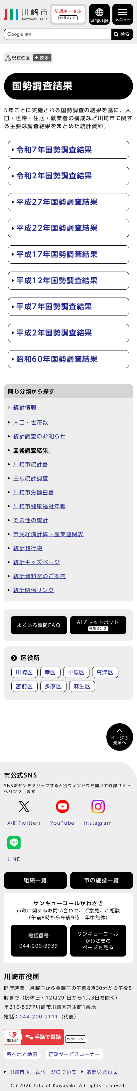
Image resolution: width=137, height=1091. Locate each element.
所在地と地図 (22, 1054)
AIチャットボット (98, 625)
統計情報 (25, 407)
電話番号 (38, 940)
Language (99, 20)
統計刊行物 (28, 548)
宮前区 (24, 686)
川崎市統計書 (31, 464)
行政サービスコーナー (74, 1054)
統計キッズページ (36, 562)
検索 (125, 34)
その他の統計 (31, 520)
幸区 (50, 672)
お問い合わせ (102, 1071)
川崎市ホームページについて (43, 1071)
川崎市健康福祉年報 (39, 506)
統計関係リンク (33, 590)
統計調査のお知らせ (39, 436)
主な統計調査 (31, 478)
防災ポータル (68, 14)
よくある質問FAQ (39, 625)
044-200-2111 (39, 1016)
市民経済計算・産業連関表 (48, 534)
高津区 (105, 672)
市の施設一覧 (101, 880)
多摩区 (53, 686)
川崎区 (24, 672)
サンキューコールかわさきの (98, 941)
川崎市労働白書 (33, 492)
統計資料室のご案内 (39, 576)
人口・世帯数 (31, 422)
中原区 (76, 672)
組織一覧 (35, 880)
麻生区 (82, 686)
